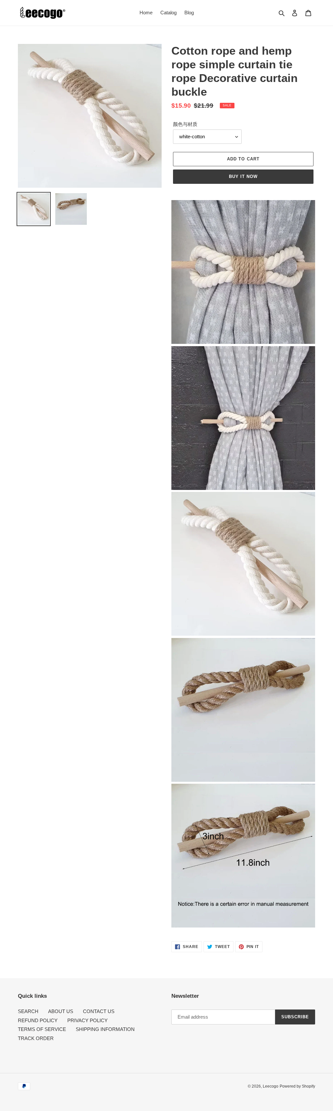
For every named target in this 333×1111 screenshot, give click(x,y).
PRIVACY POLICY (87, 1020)
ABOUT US (60, 1011)
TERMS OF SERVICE (42, 1029)
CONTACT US (98, 1011)
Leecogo (270, 1086)
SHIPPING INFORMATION (105, 1029)
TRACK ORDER (36, 1038)
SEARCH (28, 1011)
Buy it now (243, 176)
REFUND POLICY (38, 1020)
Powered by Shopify (297, 1086)
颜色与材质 (185, 124)
